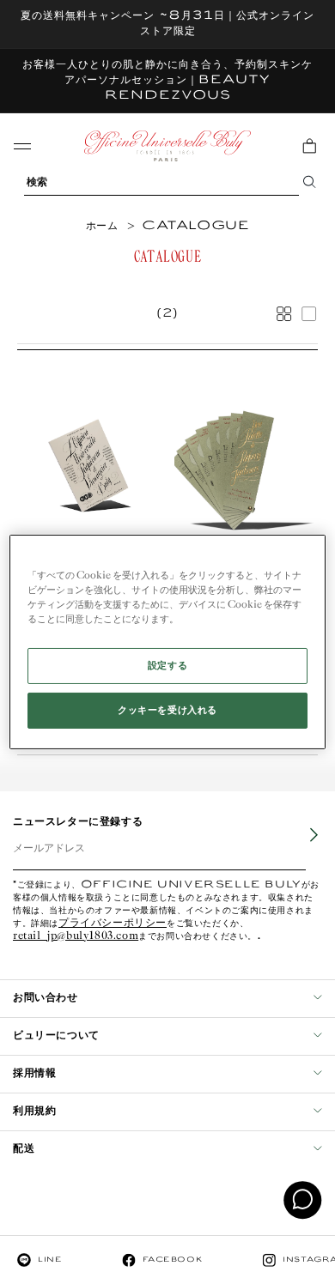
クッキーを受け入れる (167, 710)
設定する (167, 665)
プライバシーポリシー (112, 924)
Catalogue (195, 226)
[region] (168, 642)
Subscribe (301, 848)
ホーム (102, 226)
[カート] (309, 145)
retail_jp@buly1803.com (75, 937)
